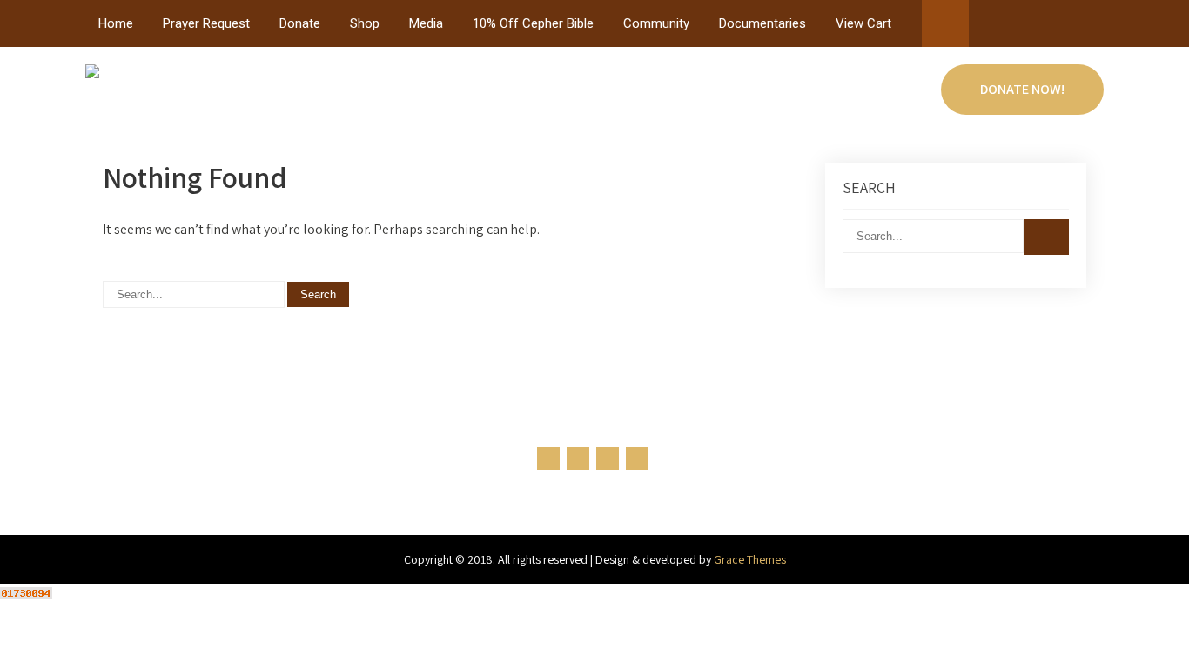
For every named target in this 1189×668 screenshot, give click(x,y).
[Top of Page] (1139, 630)
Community (656, 23)
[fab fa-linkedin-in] (1055, 27)
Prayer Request (206, 23)
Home (115, 23)
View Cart (863, 23)
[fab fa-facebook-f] (989, 27)
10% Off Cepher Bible (533, 23)
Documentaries (762, 23)
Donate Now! (1022, 89)
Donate (299, 23)
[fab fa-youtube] (1088, 27)
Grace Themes (750, 559)
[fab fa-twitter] (1022, 27)
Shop (365, 23)
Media (426, 23)
